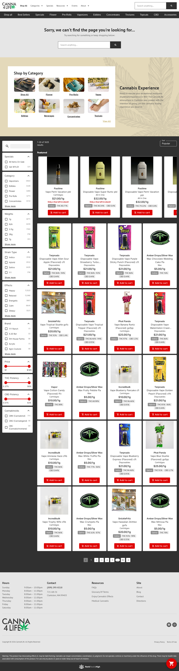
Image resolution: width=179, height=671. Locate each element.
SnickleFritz (54, 321)
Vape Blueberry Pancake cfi (124, 390)
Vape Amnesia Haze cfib (54, 456)
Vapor (54, 387)
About (83, 5)
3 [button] (101, 560)
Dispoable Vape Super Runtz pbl (100, 191)
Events (74, 5)
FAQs (94, 587)
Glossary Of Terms (100, 591)
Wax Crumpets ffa (89, 521)
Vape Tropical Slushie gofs (54, 324)
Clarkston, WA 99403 (57, 595)
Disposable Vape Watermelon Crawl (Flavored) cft (159, 328)
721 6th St (52, 591)
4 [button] (107, 560)
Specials (49, 5)
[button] (7, 146)
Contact (140, 596)
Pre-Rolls (73, 94)
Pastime (58, 188)
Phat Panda (124, 321)
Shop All (23, 5)
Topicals (98, 115)
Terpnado (54, 255)
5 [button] (112, 560)
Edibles (24, 115)
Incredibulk (124, 387)
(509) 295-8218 (54, 587)
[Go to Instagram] (174, 624)
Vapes (98, 94)
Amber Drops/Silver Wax (160, 255)
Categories (35, 5)
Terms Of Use (172, 642)
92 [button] (123, 560)
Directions (141, 600)
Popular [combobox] (166, 143)
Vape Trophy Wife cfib (54, 521)
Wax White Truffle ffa (89, 456)
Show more (10, 206)
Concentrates (73, 116)
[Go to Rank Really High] (89, 667)
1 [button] (91, 560)
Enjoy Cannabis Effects (102, 596)
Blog (138, 591)
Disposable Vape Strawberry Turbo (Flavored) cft (89, 262)
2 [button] (96, 560)
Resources (60, 5)
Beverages (49, 115)
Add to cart (59, 212)
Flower (49, 94)
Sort (163, 140)
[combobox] (150, 5)
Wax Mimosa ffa (159, 521)
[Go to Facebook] (169, 624)
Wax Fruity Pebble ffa (89, 390)
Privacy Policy (159, 642)
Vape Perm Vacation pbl (58, 191)
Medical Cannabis (100, 600)
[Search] (171, 5)
